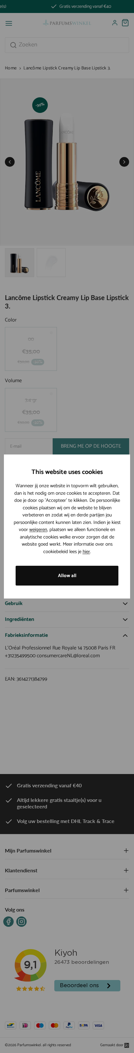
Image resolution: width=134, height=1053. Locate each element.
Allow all (67, 576)
